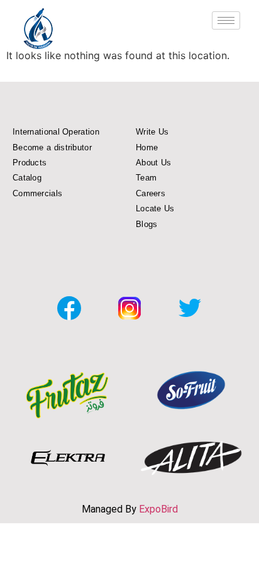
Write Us (152, 131)
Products (30, 162)
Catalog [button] (27, 177)
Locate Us (155, 208)
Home (147, 147)
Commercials (37, 193)
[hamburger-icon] (226, 20)
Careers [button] (150, 193)
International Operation (56, 131)
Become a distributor (52, 147)
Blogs (147, 224)
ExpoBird (158, 509)
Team (146, 177)
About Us (153, 162)
